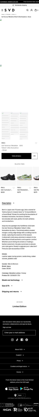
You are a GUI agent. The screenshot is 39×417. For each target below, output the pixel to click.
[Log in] (31, 10)
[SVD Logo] (9, 10)
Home (3, 14)
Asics (13, 14)
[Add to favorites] (36, 143)
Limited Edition (19, 306)
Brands (8, 14)
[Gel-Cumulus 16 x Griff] (8, 176)
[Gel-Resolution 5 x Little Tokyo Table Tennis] (24, 176)
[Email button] (34, 156)
